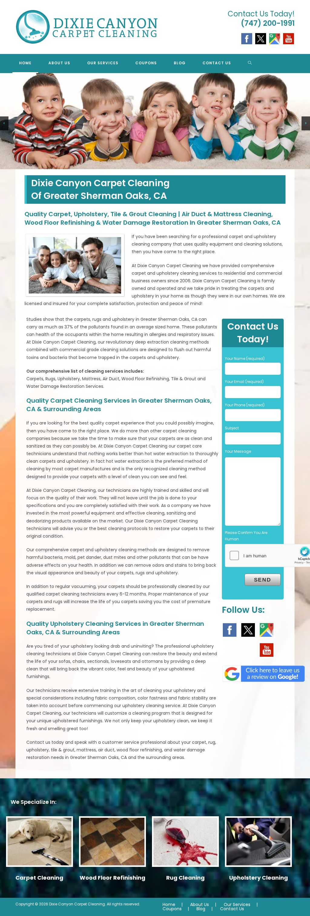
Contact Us (232, 909)
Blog (200, 909)
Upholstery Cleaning (258, 877)
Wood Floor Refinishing (112, 877)
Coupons (172, 909)
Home (169, 904)
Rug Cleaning (185, 877)
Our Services (237, 904)
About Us (199, 904)
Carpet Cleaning (39, 877)
